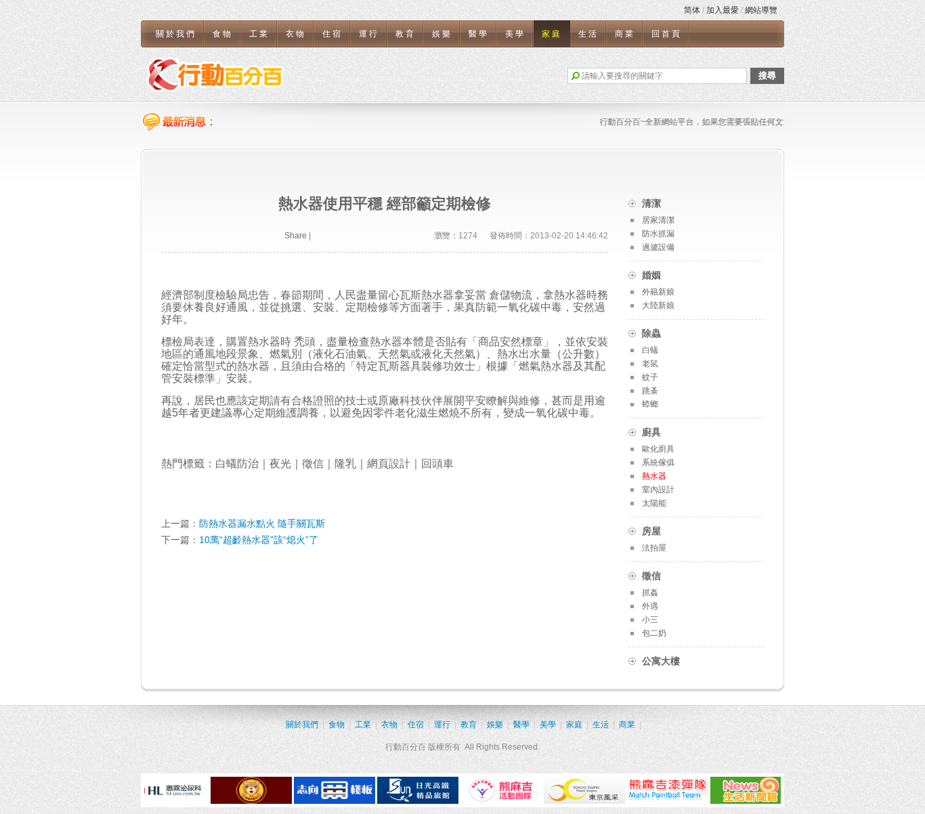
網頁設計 (388, 463)
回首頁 (666, 34)
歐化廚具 (658, 449)
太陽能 (654, 503)
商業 (625, 34)
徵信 (313, 463)
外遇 (650, 606)
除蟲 (651, 333)
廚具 (651, 432)
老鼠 (650, 363)
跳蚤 (650, 390)
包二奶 (654, 633)
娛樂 (442, 34)
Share (295, 235)
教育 (405, 34)
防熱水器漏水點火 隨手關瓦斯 (262, 523)
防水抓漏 (658, 233)
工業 (259, 34)
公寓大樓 (661, 661)
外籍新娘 (658, 292)
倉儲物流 (510, 295)
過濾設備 (658, 247)
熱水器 (253, 366)
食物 (223, 34)
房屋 (651, 531)
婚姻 (651, 275)
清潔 (651, 203)
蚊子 (650, 377)
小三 (650, 619)
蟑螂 (650, 404)
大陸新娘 (658, 305)
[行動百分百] (215, 74)
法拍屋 (654, 548)
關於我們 (176, 34)
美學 (515, 34)
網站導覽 (761, 10)
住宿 (332, 34)
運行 (369, 34)
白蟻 (650, 350)
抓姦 (650, 592)
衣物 (296, 34)
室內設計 (658, 489)
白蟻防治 (237, 463)
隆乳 (345, 463)
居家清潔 (658, 220)
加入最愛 (722, 10)
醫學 (479, 34)
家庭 (552, 34)
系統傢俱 (658, 462)
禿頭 (305, 341)
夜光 (280, 463)
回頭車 (437, 463)
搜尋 (767, 75)
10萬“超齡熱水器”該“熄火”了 (258, 539)
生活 (588, 34)
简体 (692, 10)
